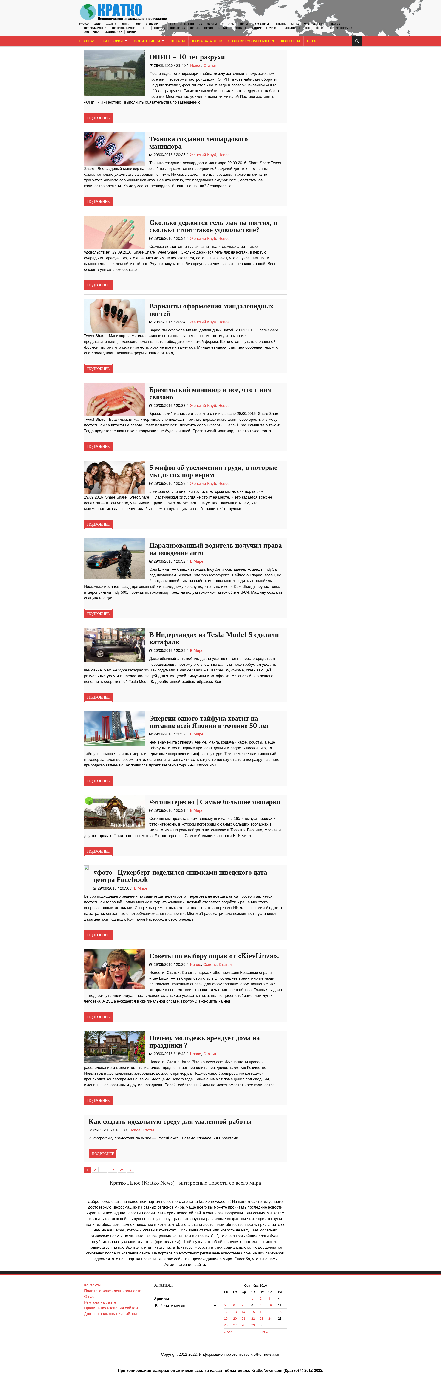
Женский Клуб (191, 24)
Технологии (290, 28)
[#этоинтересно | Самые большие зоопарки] (114, 812)
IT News (84, 24)
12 (226, 1312)
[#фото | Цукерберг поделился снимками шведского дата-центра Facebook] (86, 867)
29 (253, 1325)
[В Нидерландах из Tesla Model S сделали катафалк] (114, 645)
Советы (241, 28)
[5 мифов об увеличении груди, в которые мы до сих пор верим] (114, 477)
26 (226, 1325)
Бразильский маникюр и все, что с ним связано (210, 393)
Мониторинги (146, 41)
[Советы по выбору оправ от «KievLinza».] (114, 969)
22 (253, 1318)
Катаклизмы (262, 24)
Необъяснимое (123, 28)
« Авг (228, 1332)
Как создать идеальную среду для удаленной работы (170, 1122)
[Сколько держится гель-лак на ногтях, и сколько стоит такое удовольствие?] (114, 232)
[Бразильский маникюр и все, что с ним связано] (114, 399)
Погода (159, 28)
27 (235, 1325)
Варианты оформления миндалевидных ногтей (211, 310)
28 (243, 1325)
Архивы (161, 1299)
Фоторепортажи (340, 28)
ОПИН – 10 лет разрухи (187, 57)
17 (270, 1312)
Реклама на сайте (100, 1302)
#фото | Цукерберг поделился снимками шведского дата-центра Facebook (181, 876)
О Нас (312, 41)
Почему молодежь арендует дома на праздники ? (204, 1042)
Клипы (281, 24)
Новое (144, 28)
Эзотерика (92, 32)
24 (122, 1170)
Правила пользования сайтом (111, 1308)
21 (243, 1318)
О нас (89, 1296)
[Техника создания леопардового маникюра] (114, 149)
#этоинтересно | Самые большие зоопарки (215, 802)
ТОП (307, 28)
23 (112, 1170)
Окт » (264, 1332)
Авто (97, 24)
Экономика (113, 32)
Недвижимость (95, 28)
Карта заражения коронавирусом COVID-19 (233, 41)
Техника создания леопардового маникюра (198, 143)
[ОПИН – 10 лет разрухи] (114, 73)
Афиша (111, 24)
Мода (295, 24)
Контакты (290, 41)
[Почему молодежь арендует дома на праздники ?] (114, 1047)
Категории (113, 41)
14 (243, 1312)
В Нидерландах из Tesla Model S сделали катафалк (214, 638)
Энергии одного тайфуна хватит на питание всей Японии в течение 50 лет (209, 722)
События (224, 28)
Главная (87, 41)
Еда (172, 24)
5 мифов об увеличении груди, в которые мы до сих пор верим (213, 471)
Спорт (256, 28)
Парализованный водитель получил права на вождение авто (215, 549)
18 (280, 1312)
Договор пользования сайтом (110, 1314)
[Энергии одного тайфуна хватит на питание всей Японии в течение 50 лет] (114, 728)
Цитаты (178, 41)
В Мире (196, 561)
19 (226, 1318)
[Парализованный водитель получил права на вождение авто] (114, 558)
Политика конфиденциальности (112, 1291)
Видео (125, 24)
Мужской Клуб (315, 24)
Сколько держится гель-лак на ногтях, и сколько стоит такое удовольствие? (213, 226)
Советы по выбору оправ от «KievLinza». (214, 956)
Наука (335, 24)
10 (270, 1305)
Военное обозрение (150, 24)
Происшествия (201, 28)
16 (261, 1312)
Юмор (131, 32)
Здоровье (228, 24)
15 (253, 1312)
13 (235, 1312)
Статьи (271, 28)
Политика (177, 28)
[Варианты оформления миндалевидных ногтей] (114, 316)
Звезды (212, 24)
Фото (319, 28)
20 (235, 1318)
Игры (244, 24)
